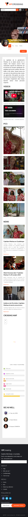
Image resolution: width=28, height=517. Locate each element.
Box (4, 504)
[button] (26, 10)
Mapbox (15, 364)
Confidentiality (6, 493)
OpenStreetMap (21, 364)
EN (23, 9)
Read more (6, 254)
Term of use (6, 495)
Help (4, 488)
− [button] (5, 323)
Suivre (23, 51)
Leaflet (11, 364)
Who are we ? (6, 490)
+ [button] (5, 320)
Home (4, 502)
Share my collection (8, 506)
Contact (5, 509)
